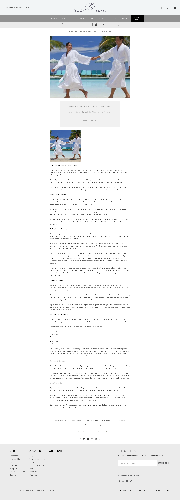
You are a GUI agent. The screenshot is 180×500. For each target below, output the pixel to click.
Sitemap (33, 475)
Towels (82, 18)
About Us (35, 451)
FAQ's (32, 456)
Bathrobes (53, 18)
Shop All (13, 465)
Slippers (114, 18)
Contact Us (34, 472)
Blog (31, 468)
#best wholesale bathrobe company (69, 421)
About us (125, 18)
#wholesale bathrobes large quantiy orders (90, 425)
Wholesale (56, 451)
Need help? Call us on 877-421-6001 (18, 8)
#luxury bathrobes (91, 421)
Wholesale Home (37, 459)
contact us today (90, 405)
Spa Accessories (68, 18)
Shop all (41, 18)
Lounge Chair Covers (98, 18)
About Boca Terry (37, 465)
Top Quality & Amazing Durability (108, 25)
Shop (13, 451)
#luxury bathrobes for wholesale (112, 421)
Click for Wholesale (137, 18)
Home (32, 462)
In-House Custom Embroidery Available (77, 25)
